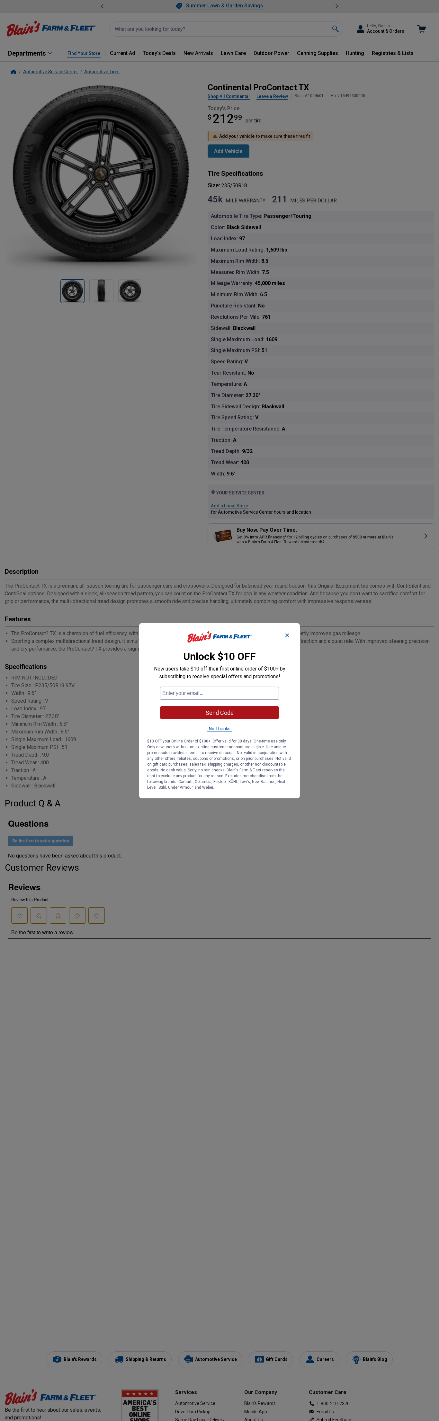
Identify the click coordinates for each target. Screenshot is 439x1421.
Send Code (220, 712)
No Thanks (219, 728)
